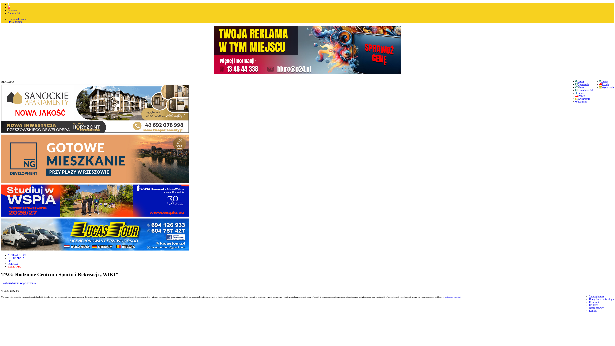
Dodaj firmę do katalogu (601, 299)
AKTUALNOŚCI (17, 255)
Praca (581, 87)
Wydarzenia (608, 87)
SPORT (12, 261)
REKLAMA (14, 266)
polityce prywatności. (453, 297)
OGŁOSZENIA (16, 258)
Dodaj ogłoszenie (17, 19)
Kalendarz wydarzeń (18, 283)
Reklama (12, 10)
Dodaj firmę (17, 22)
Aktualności (14, 13)
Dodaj (604, 81)
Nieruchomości (585, 90)
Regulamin (594, 302)
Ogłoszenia (583, 84)
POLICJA (13, 263)
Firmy (581, 93)
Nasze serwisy (596, 307)
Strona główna (596, 296)
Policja (605, 84)
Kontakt (593, 310)
